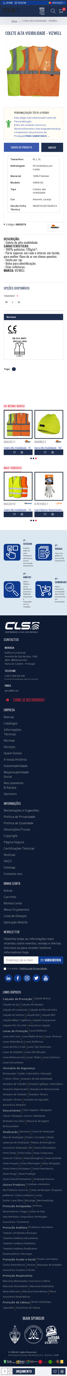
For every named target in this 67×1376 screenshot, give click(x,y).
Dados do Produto (21, 147)
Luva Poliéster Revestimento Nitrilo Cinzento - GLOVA (48, 510)
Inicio (14, 21)
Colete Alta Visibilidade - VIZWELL (18, 447)
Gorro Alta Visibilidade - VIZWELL (48, 447)
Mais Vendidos (13, 468)
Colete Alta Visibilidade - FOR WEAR (18, 510)
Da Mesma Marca (14, 406)
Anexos (52, 147)
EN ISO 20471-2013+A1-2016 (19, 340)
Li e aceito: (27, 968)
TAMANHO (9, 296)
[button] (31, 458)
